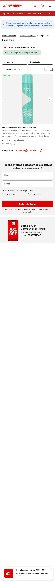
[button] (27, 47)
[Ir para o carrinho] (43, 6)
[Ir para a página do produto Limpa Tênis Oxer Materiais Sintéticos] (27, 99)
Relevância (35, 62)
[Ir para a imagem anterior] (5, 99)
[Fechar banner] (50, 569)
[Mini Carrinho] (43, 6)
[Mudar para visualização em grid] (46, 69)
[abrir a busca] (35, 6)
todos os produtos (28, 36)
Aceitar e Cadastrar (27, 204)
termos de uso (35, 210)
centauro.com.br (9, 36)
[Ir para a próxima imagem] (50, 99)
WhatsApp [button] (20, 150)
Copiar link (35, 150)
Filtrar (8, 62)
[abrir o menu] (50, 6)
